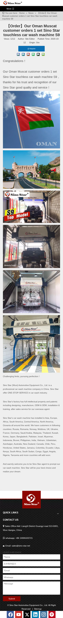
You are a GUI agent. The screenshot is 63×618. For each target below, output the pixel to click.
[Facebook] (10, 614)
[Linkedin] (35, 614)
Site (38, 42)
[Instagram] (44, 614)
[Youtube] (19, 614)
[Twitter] (27, 614)
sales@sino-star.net (21, 546)
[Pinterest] (52, 614)
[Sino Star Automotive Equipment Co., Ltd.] (31, 499)
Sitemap (38, 609)
